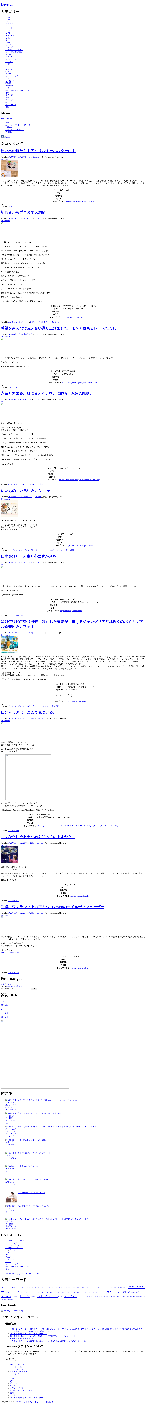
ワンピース (10, 81)
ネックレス (123, 1292)
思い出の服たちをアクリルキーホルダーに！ (38, 151)
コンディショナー (60, 1292)
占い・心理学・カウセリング (17, 90)
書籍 (7, 98)
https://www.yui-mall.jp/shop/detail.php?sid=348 (79, 383)
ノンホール (134, 1292)
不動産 (8, 83)
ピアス (25, 1296)
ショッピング (10, 47)
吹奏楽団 (119, 1296)
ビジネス (9, 66)
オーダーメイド (25, 1292)
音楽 (7, 107)
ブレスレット (47, 1296)
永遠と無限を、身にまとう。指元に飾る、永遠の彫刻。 (47, 393)
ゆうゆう (4, 1013)
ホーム (8, 122)
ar (1, 1009)
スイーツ (9, 54)
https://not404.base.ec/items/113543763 (79, 201)
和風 (123, 1296)
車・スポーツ (10, 105)
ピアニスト (34, 1296)
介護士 (114, 1296)
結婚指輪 (3, 1299)
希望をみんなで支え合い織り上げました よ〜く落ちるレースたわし (58, 328)
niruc (4, 1287)
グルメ (8, 40)
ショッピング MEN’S (14, 1248)
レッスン (9, 78)
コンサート (52, 1292)
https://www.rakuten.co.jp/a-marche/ (80, 546)
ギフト (32, 1292)
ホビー (8, 74)
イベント (9, 33)
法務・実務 (10, 100)
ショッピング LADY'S (14, 50)
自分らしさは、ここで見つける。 (29, 712)
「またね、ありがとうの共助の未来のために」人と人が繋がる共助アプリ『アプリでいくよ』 (48, 1341)
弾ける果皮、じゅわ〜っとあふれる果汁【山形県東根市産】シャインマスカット (43, 1336)
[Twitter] (7, 137)
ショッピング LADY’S (14, 1240)
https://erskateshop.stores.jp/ (73, 317)
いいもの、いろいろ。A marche (27, 491)
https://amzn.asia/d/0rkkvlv (10, 952)
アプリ (8, 31)
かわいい (124, 1287)
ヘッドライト (81, 1296)
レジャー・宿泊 (11, 76)
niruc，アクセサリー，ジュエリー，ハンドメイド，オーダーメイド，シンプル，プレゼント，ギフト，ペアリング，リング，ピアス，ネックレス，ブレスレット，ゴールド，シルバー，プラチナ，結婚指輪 (64, 1287)
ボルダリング (96, 1296)
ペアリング (88, 1296)
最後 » (19, 986)
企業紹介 (9, 86)
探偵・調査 (10, 95)
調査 (10, 1299)
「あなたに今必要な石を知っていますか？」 (38, 837)
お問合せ (9, 127)
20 (14, 986)
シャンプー (80, 1292)
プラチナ (60, 1296)
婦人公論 (4, 1005)
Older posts (6, 984)
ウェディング (10, 38)
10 (12, 986)
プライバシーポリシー (14, 130)
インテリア (10, 35)
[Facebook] (2, 137)
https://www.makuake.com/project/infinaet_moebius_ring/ (79, 480)
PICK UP (9, 24)
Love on (7, 4)
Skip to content (6, 118)
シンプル (91, 1292)
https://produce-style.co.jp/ (79, 896)
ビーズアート (15, 1296)
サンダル (73, 1292)
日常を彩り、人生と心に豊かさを (28, 556)
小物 (7, 93)
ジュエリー (97, 1292)
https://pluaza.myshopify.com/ (71, 611)
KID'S (7, 20)
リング (110, 1296)
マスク (106, 1296)
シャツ (8, 45)
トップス (9, 62)
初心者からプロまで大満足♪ (24, 212)
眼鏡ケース (141, 1296)
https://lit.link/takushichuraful (76, 701)
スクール (9, 57)
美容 (7, 1299)
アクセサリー (10, 28)
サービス (9, 43)
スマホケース (109, 1292)
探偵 (131, 1296)
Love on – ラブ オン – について (17, 125)
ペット (8, 71)
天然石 (127, 1296)
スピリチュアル (11, 59)
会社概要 (9, 132)
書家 (134, 1296)
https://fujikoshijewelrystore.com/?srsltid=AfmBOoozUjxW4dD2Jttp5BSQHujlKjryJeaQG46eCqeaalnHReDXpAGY (79, 826)
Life (6, 22)
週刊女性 (4, 1017)
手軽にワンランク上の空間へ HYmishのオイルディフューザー (52, 907)
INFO (7, 17)
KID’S (7, 1252)
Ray (2, 1001)
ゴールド (68, 1292)
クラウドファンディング (41, 1292)
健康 (7, 88)
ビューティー (10, 69)
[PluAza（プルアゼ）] (35, 1088)
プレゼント (70, 1296)
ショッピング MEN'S (13, 52)
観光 (7, 102)
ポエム (102, 1296)
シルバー (86, 1292)
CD (2, 1287)
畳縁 (137, 1296)
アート (8, 26)
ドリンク (9, 64)
